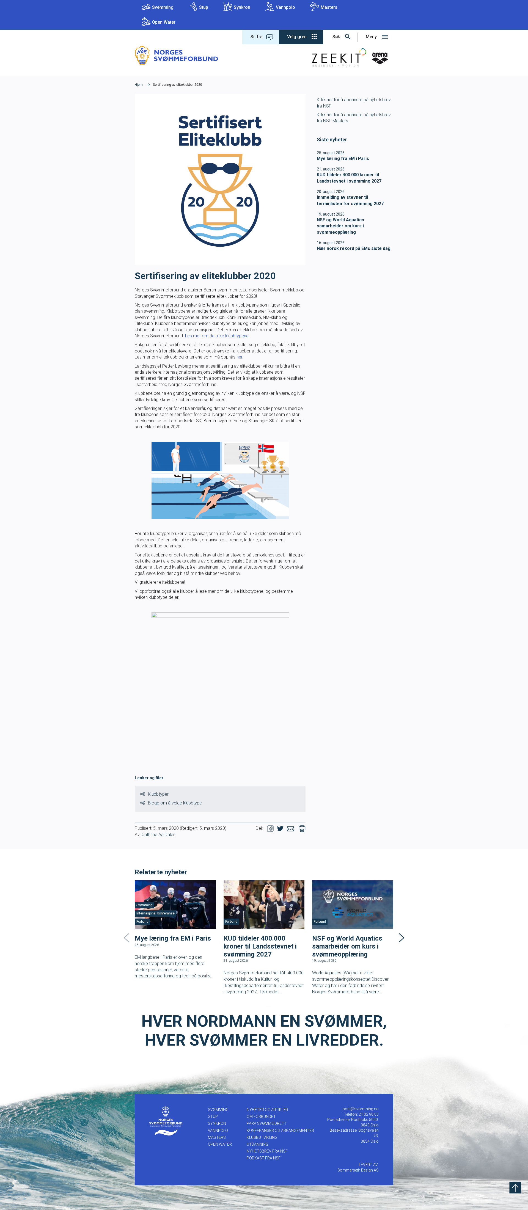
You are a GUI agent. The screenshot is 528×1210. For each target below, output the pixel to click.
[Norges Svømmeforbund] (176, 55)
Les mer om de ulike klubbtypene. (217, 335)
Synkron (242, 7)
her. (240, 357)
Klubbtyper (158, 794)
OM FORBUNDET (261, 1116)
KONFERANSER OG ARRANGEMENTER (280, 1130)
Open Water (163, 22)
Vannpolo (285, 7)
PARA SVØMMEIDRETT (267, 1123)
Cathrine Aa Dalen (158, 834)
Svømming (163, 7)
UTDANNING (257, 1144)
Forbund (142, 922)
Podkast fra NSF (263, 1158)
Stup (203, 7)
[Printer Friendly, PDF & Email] (302, 828)
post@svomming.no (361, 1109)
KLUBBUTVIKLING (262, 1137)
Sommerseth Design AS (358, 1170)
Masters (329, 7)
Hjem (139, 85)
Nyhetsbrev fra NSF (267, 1151)
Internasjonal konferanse (155, 913)
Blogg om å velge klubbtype (175, 803)
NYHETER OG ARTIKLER (267, 1109)
